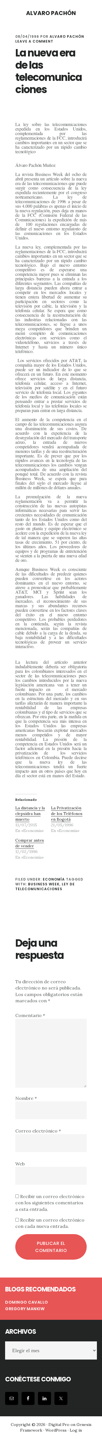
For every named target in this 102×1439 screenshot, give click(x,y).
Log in (76, 1430)
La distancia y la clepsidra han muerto (30, 813)
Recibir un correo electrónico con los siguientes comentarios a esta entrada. (49, 1203)
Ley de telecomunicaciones (45, 886)
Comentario (30, 1015)
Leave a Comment (34, 41)
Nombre (26, 1098)
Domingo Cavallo (26, 1302)
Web (20, 1164)
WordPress (56, 1430)
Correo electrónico (38, 1131)
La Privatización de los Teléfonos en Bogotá (66, 813)
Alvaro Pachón (51, 13)
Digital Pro (58, 1424)
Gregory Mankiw (24, 1309)
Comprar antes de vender (29, 843)
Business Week (44, 884)
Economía (54, 879)
